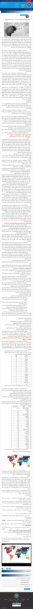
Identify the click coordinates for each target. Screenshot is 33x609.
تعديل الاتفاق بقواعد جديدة (24, 584)
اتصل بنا (6, 4)
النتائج (25, 589)
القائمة (26, 9)
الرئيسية (30, 9)
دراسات (29, 12)
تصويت (27, 575)
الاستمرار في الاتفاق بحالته (25, 580)
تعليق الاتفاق (27, 586)
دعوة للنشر (2, 4)
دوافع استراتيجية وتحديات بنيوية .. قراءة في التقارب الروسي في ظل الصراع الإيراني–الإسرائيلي (14, 0)
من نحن (8, 4)
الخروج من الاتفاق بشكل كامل (24, 582)
